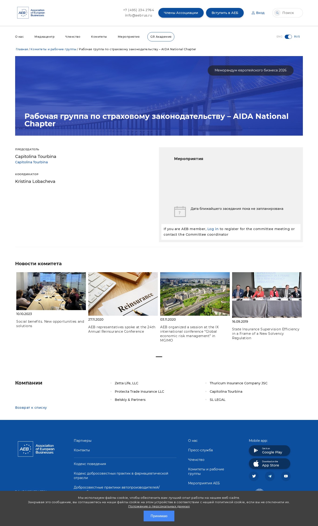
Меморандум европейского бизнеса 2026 (251, 70)
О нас (19, 36)
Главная (22, 49)
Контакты (82, 450)
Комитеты (99, 36)
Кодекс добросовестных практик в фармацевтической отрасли (121, 475)
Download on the (270, 463)
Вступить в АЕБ (225, 13)
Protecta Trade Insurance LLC (139, 391)
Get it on (272, 450)
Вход (260, 13)
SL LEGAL (217, 400)
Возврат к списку (31, 407)
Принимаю (159, 516)
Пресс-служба (200, 450)
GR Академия (160, 36)
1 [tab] (159, 356)
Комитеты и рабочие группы (53, 49)
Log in (213, 229)
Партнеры (82, 441)
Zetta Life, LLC (126, 383)
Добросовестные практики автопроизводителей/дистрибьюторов (117, 489)
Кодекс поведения (90, 464)
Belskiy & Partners (130, 400)
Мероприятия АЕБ (204, 483)
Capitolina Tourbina (31, 162)
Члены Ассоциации (181, 13)
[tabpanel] (51, 301)
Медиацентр (44, 36)
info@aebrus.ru (138, 15)
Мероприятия (128, 36)
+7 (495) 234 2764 (138, 10)
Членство (72, 36)
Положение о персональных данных (159, 506)
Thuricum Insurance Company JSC (238, 383)
